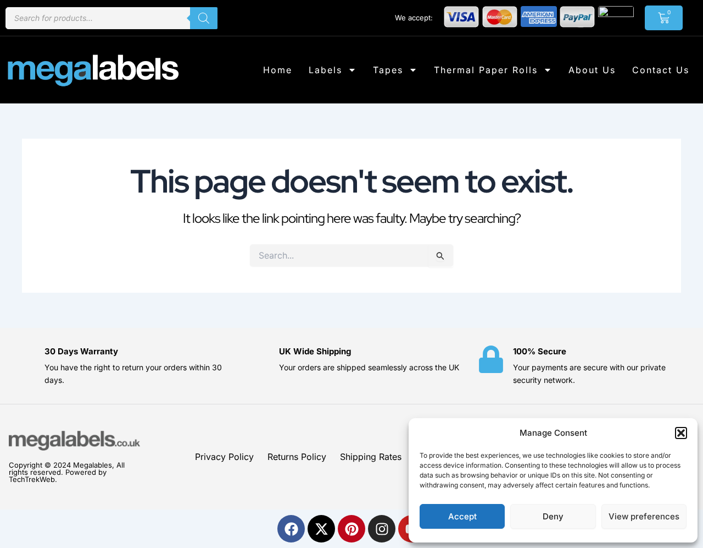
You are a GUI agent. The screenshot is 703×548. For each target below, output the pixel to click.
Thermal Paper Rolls (486, 69)
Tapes (388, 69)
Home (277, 69)
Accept (462, 516)
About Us (592, 69)
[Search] (203, 18)
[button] (681, 433)
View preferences (644, 516)
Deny (553, 516)
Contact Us (660, 69)
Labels (325, 69)
